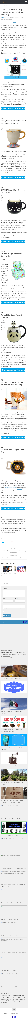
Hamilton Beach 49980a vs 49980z (9, 695)
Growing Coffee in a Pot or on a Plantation (11, 903)
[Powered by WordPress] (9, 1013)
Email (16, 598)
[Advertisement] (12, 635)
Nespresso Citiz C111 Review (8, 970)
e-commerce (20, 33)
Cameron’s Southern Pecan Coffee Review (11, 987)
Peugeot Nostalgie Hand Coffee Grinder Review (13, 766)
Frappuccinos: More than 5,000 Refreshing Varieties (13, 868)
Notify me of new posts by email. (12, 612)
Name (4, 598)
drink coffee (19, 489)
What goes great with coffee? (10, 487)
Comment (5, 588)
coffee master (5, 17)
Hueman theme (21, 1013)
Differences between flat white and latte (11, 678)
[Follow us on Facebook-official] (23, 622)
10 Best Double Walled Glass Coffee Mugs (11, 819)
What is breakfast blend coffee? (9, 936)
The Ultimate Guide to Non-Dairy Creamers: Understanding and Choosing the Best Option (12, 801)
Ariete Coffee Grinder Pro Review (9, 919)
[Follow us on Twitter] (26, 622)
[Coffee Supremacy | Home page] (5, 2)
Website (4, 604)
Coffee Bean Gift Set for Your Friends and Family (13, 852)
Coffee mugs (4, 5)
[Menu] (26, 2)
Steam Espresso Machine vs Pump (9, 835)
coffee (14, 22)
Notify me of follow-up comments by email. (14, 609)
